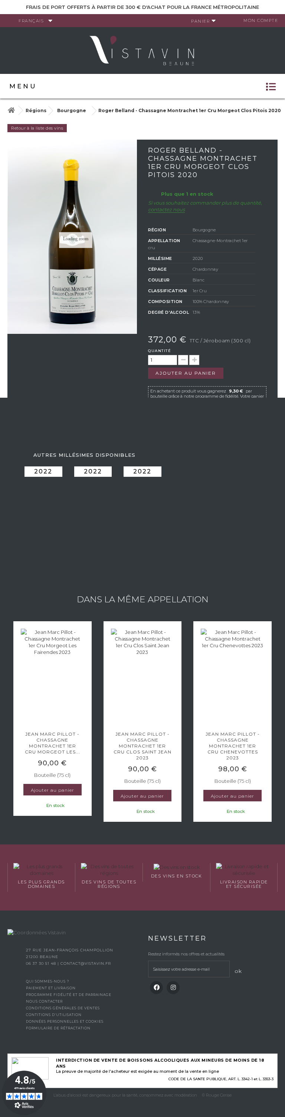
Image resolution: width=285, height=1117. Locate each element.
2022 (43, 471)
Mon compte (260, 20)
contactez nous (166, 209)
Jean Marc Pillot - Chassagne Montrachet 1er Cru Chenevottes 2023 (233, 746)
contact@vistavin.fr (85, 963)
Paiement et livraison (51, 988)
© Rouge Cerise (217, 1095)
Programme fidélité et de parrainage (68, 995)
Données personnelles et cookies (65, 1021)
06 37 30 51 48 (42, 963)
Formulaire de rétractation (58, 1028)
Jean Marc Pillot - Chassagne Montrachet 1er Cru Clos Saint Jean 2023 (142, 746)
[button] (16, 722)
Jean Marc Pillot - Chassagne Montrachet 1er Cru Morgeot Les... (52, 743)
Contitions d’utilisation (54, 1015)
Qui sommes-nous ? (47, 981)
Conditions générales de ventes (63, 1008)
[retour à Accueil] (11, 110)
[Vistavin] (142, 50)
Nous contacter (44, 1001)
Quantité (159, 350)
